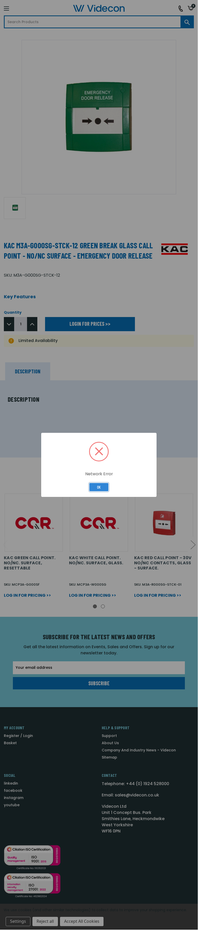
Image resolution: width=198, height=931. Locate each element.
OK (99, 487)
